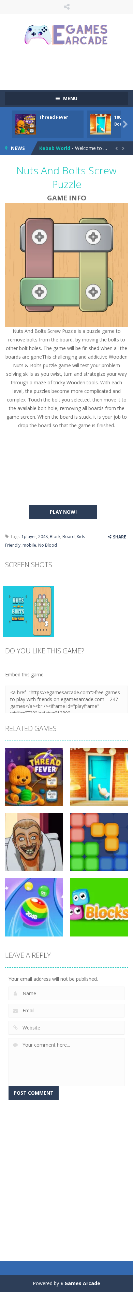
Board (68, 536)
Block (55, 536)
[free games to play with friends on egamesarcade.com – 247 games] (66, 35)
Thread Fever (53, 117)
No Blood (47, 545)
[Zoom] (28, 611)
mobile (29, 545)
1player (28, 536)
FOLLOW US (66, 7)
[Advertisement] (69, 66)
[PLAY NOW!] (25, 123)
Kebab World (54, 148)
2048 (43, 536)
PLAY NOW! (63, 512)
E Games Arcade (80, 1283)
